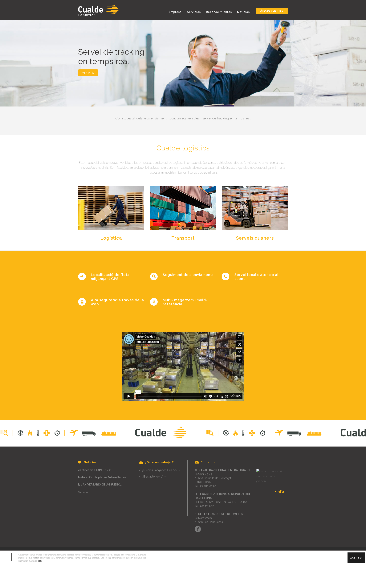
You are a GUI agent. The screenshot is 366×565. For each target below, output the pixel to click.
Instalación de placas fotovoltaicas (102, 477)
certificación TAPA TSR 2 (94, 470)
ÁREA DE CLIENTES (271, 11)
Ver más (83, 492)
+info (279, 491)
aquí (40, 561)
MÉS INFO (88, 72)
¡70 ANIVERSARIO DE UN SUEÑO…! (100, 484)
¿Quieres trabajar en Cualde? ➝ (161, 470)
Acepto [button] (356, 557)
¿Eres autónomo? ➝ (154, 476)
